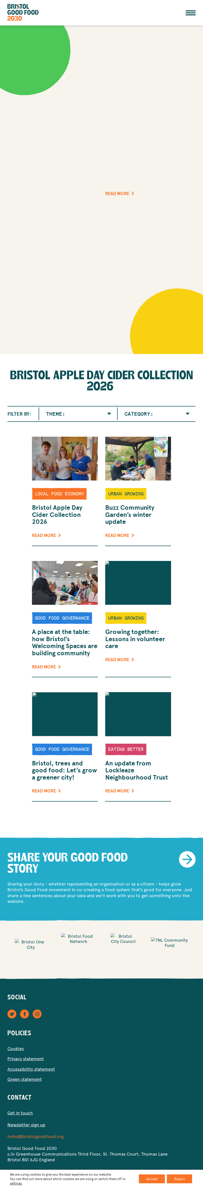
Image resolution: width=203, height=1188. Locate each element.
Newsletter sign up (26, 1124)
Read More (117, 193)
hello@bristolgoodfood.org (35, 1136)
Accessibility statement (31, 1069)
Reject (179, 1178)
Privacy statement (25, 1058)
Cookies (15, 1048)
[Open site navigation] (191, 12)
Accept (151, 1178)
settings (16, 1183)
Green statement (24, 1079)
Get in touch (20, 1112)
